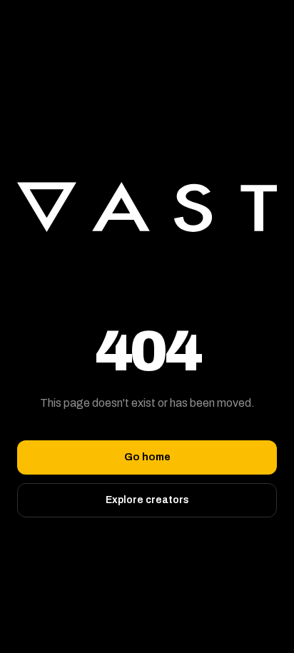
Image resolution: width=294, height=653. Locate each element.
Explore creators (147, 500)
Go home (147, 457)
